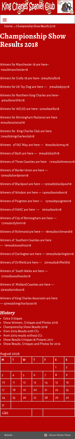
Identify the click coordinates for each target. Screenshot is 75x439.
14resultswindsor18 (54, 192)
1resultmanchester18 (14, 69)
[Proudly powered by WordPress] (45, 435)
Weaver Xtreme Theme (60, 435)
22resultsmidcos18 (12, 289)
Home (8, 26)
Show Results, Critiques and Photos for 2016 (31, 344)
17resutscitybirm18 (13, 223)
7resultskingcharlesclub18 (17, 136)
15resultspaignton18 (58, 201)
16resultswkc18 (51, 209)
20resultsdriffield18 (57, 262)
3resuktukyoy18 (59, 86)
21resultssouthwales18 (15, 276)
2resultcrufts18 (50, 78)
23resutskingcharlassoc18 (20, 303)
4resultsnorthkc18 (13, 100)
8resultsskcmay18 (57, 145)
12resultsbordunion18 (14, 175)
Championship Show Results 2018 (25, 327)
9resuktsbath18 (49, 153)
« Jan (5, 412)
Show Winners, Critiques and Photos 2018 (30, 322)
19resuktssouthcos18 (17, 245)
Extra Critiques (12, 318)
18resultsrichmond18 (59, 231)
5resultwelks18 (49, 109)
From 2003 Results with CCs (21, 331)
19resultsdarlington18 (60, 254)
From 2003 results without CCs (22, 335)
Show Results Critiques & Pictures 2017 (28, 339)
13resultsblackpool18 (57, 184)
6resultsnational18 (13, 122)
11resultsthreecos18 (62, 161)
